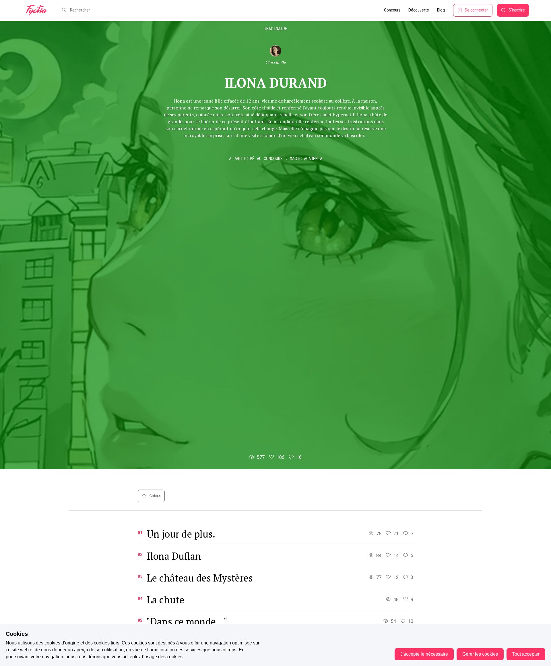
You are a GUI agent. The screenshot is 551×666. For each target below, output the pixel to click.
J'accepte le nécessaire (424, 654)
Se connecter (476, 10)
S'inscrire (517, 10)
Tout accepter (526, 654)
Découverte (418, 10)
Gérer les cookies (480, 654)
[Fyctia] (38, 10)
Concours (392, 10)
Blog (441, 10)
